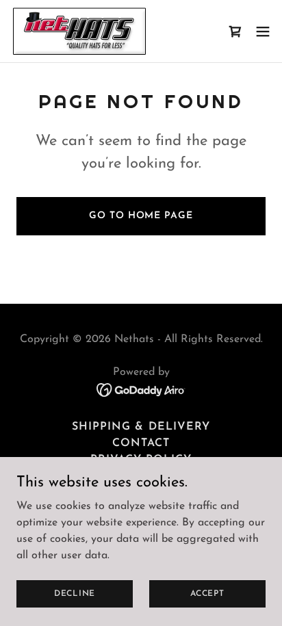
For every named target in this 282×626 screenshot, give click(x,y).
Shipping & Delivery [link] (140, 426)
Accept (207, 593)
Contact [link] (141, 443)
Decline (74, 593)
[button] (263, 31)
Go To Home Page (140, 216)
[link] (79, 31)
